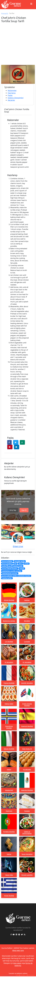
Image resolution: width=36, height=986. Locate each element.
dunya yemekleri (7, 563)
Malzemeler (12, 90)
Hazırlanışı (12, 93)
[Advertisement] (18, 46)
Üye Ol (24, 510)
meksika (21, 568)
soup (9, 566)
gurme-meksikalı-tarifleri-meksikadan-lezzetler (16, 576)
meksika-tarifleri (7, 578)
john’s (20, 563)
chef (15, 563)
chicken (26, 563)
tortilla (4, 566)
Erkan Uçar (18, 546)
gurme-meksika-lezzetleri (9, 568)
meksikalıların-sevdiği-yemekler (11, 571)
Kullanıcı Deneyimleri (16, 98)
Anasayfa (4, 13)
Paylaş (10, 95)
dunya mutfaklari (7, 561)
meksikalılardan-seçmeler (10, 573)
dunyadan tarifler (19, 561)
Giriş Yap (13, 510)
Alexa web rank (18, 950)
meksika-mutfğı (17, 566)
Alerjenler (11, 100)
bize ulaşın (17, 963)
